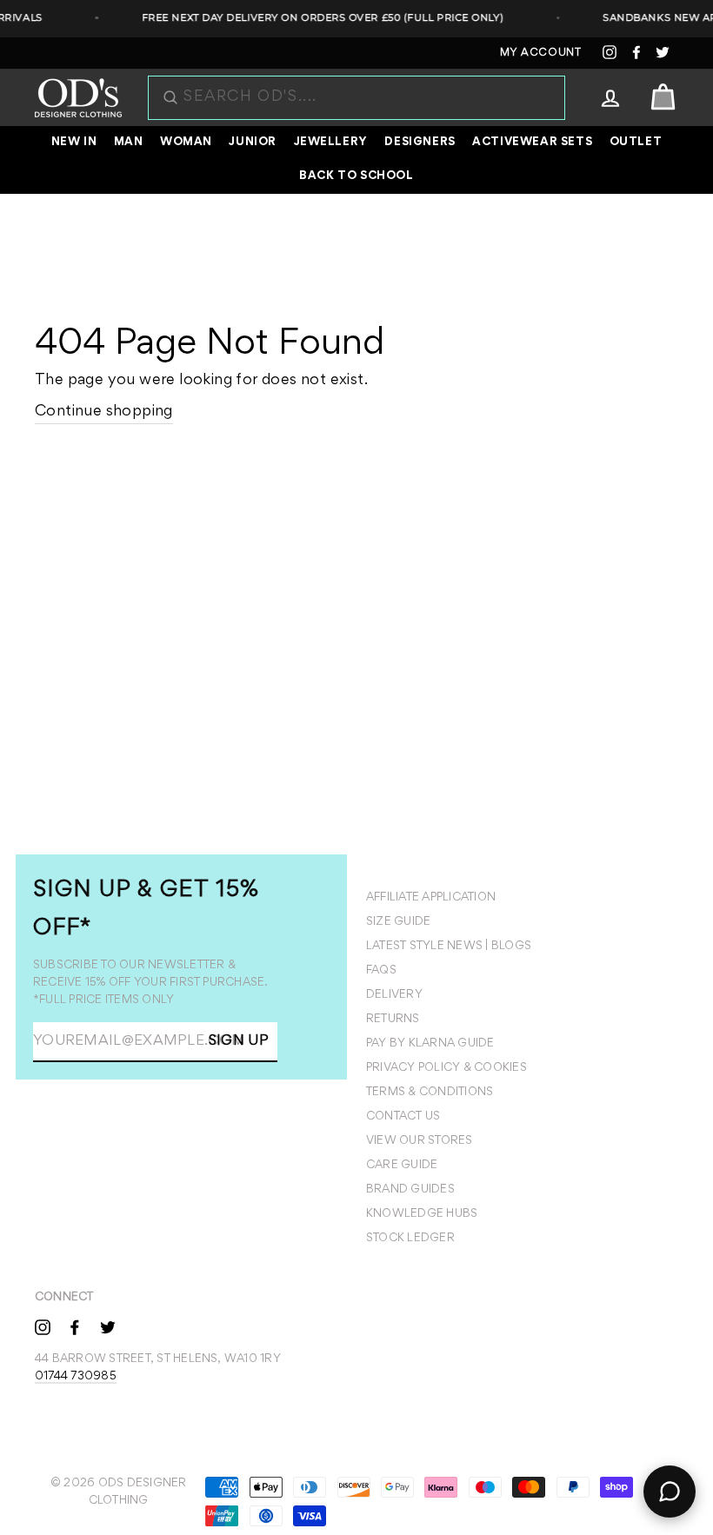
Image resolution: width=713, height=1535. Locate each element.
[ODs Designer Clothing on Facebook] (75, 1326)
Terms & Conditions (429, 1092)
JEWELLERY (331, 142)
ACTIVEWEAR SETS (532, 142)
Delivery (394, 995)
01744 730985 (76, 1377)
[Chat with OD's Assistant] (669, 1491)
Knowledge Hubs (421, 1214)
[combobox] (365, 98)
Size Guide (398, 922)
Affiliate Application (431, 898)
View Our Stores (419, 1141)
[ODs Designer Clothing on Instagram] (42, 1326)
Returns (393, 1019)
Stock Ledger (410, 1238)
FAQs (381, 971)
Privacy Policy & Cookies (446, 1068)
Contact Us (403, 1117)
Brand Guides (410, 1190)
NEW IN (74, 142)
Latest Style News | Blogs (448, 946)
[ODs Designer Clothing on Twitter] (108, 1326)
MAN (128, 142)
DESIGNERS (419, 142)
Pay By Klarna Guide (430, 1044)
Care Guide (401, 1165)
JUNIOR (253, 142)
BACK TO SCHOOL (356, 176)
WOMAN (186, 142)
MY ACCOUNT (541, 53)
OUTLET (636, 142)
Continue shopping (104, 412)
